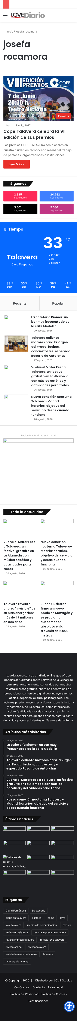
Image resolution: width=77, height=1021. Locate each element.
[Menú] (5, 17)
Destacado (38, 910)
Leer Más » (16, 164)
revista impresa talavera (20, 939)
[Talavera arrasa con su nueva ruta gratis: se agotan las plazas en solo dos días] (38, 876)
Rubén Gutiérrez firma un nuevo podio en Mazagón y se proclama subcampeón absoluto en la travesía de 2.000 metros (57, 620)
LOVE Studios (63, 980)
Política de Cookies (54, 994)
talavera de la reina (17, 961)
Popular (58, 303)
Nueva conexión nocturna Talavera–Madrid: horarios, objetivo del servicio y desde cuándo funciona (51, 406)
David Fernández (16, 910)
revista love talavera (52, 939)
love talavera (13, 925)
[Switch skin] (64, 17)
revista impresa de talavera (50, 932)
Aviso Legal (55, 987)
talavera (48, 954)
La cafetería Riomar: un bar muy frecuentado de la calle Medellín (50, 321)
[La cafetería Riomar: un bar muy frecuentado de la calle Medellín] (16, 323)
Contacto (39, 987)
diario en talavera (16, 917)
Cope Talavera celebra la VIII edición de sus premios (35, 134)
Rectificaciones (38, 1001)
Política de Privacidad (24, 994)
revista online (14, 946)
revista (67, 925)
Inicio (9, 31)
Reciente (20, 303)
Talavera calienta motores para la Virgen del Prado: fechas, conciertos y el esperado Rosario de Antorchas (50, 347)
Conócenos (22, 987)
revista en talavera (17, 932)
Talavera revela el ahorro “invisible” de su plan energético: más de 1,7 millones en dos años (19, 613)
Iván (8, 125)
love (62, 917)
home (50, 917)
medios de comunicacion (42, 925)
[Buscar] (72, 17)
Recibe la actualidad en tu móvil (38, 435)
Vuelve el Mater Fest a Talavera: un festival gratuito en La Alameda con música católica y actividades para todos (50, 376)
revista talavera (37, 946)
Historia (36, 917)
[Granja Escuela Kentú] (62, 879)
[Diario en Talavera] (28, 15)
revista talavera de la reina (21, 954)
